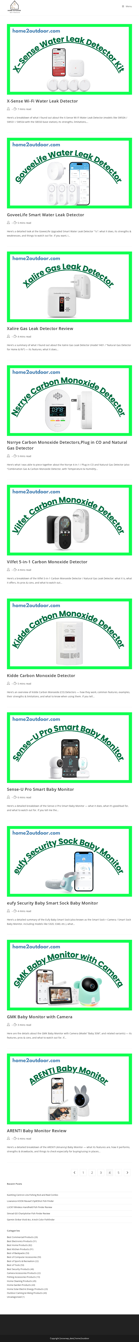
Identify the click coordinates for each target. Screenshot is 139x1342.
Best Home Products (17, 1245)
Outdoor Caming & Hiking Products (25, 1292)
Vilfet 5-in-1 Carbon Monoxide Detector (47, 561)
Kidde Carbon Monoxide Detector (41, 675)
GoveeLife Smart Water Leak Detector (45, 214)
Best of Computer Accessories (22, 1257)
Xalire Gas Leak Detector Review (40, 328)
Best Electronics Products (19, 1241)
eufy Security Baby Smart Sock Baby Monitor (52, 903)
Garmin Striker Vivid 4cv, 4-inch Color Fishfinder (31, 1219)
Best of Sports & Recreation (20, 1261)
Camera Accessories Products (21, 1273)
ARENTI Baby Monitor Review (37, 1130)
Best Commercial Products (20, 1237)
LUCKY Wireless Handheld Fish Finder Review (29, 1207)
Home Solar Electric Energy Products (25, 1289)
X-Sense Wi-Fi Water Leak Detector (42, 101)
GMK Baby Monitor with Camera (40, 1016)
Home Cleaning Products (19, 1281)
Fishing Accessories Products (21, 1276)
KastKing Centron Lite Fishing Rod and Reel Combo (32, 1194)
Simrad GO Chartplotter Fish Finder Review (28, 1213)
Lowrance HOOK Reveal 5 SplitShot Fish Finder (30, 1201)
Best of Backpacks (16, 1253)
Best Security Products (18, 1269)
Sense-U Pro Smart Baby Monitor (40, 789)
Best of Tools (13, 1265)
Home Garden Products (19, 1284)
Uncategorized (14, 1296)
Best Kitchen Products (18, 1249)
